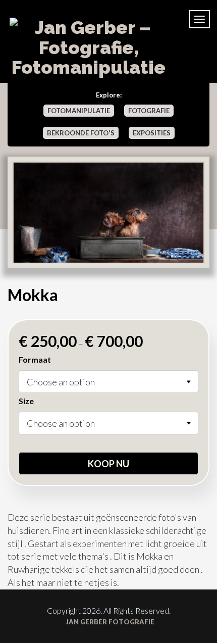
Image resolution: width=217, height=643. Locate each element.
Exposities (152, 133)
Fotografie (149, 111)
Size (26, 401)
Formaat (35, 359)
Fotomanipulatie (78, 111)
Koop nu (108, 463)
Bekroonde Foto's (81, 133)
